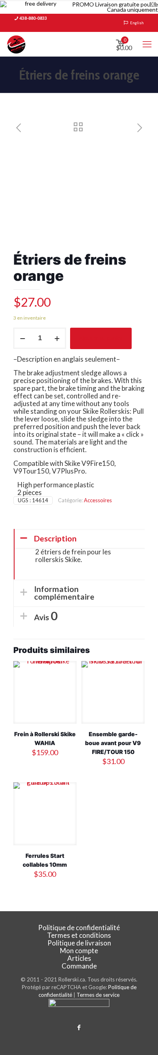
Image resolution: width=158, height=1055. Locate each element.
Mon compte (79, 950)
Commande (79, 966)
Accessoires (98, 500)
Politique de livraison (79, 943)
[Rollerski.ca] (16, 44)
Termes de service (98, 995)
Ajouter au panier (101, 338)
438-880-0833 (33, 18)
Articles (79, 958)
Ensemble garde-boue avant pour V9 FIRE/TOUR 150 (113, 743)
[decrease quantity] (22, 338)
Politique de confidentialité (79, 927)
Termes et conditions (79, 935)
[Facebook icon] (79, 1027)
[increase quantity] (57, 338)
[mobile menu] (147, 44)
